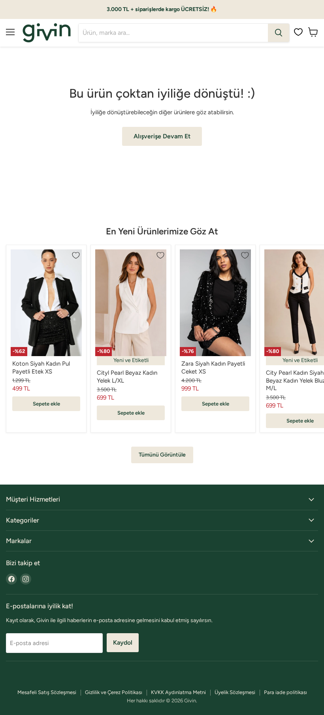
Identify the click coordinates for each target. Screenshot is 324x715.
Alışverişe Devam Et (162, 136)
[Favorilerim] (298, 32)
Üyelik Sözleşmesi (235, 692)
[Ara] (278, 33)
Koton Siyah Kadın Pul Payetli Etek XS (41, 367)
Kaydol (122, 642)
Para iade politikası (285, 692)
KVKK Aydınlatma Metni (178, 692)
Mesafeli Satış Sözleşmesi (46, 692)
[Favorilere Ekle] (75, 255)
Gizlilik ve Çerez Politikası (113, 692)
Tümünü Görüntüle (162, 454)
